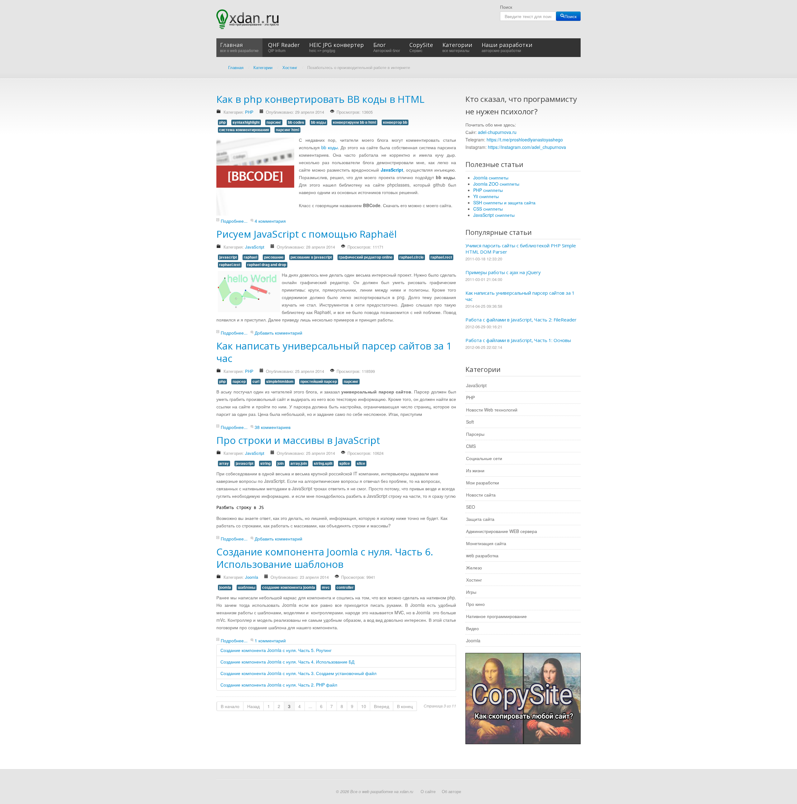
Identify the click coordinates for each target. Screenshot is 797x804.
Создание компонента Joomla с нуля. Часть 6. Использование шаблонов (324, 558)
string (265, 463)
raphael (250, 257)
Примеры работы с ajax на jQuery (503, 272)
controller (345, 587)
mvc (326, 587)
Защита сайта (480, 519)
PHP (249, 112)
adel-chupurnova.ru (497, 132)
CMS (471, 446)
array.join (298, 463)
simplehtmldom (280, 381)
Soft (470, 422)
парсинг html (287, 129)
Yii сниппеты (486, 196)
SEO (470, 507)
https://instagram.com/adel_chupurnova (527, 147)
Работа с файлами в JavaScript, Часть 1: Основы (518, 340)
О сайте (428, 791)
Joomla (251, 577)
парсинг (273, 122)
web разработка (482, 555)
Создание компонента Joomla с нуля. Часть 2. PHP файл (278, 685)
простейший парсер (318, 381)
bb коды (318, 122)
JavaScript (254, 247)
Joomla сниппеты (490, 177)
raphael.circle (411, 257)
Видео (472, 628)
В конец (405, 706)
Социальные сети (484, 458)
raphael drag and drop (266, 264)
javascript (228, 257)
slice (361, 463)
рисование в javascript (311, 257)
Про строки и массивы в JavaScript (298, 440)
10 (363, 706)
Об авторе (451, 791)
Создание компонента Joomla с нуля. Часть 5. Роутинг (276, 650)
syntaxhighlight (246, 122)
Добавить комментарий (278, 333)
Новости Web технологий (491, 410)
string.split (323, 463)
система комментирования (244, 129)
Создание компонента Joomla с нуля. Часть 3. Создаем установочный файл (298, 673)
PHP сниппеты (488, 190)
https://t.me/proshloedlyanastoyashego (525, 139)
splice (344, 463)
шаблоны (246, 587)
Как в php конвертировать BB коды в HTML (320, 99)
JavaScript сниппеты (494, 215)
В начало (230, 706)
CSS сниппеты (488, 209)
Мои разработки (482, 482)
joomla (225, 587)
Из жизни (475, 470)
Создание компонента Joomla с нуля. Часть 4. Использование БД (287, 662)
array (224, 463)
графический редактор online (366, 257)
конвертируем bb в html (354, 122)
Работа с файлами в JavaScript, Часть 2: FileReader (521, 319)
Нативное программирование (496, 616)
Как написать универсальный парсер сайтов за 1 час (334, 352)
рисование (274, 257)
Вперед (381, 706)
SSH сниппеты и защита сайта (504, 202)
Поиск (506, 7)
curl (255, 381)
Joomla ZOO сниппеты (496, 184)
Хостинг (474, 580)
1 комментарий (270, 640)
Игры (471, 592)
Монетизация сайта (486, 543)
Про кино (475, 604)
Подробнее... (234, 221)
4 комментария (270, 221)
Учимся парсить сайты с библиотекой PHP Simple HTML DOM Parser (520, 248)
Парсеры (475, 434)
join (280, 463)
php (222, 122)
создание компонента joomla (288, 587)
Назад (253, 706)
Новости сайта (481, 495)
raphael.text (229, 264)
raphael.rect (441, 257)
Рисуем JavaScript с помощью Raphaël (306, 233)
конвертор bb (395, 122)
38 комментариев (272, 427)
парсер (239, 381)
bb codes (296, 122)
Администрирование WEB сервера (501, 531)
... (310, 706)
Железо (474, 567)
